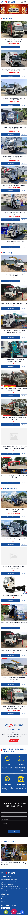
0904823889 (12, 881)
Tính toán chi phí (10, 47)
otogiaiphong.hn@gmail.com (10, 879)
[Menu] (25, 2)
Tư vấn (23, 47)
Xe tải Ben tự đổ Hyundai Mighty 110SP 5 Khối (14, 622)
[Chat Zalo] (6, 912)
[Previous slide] (2, 9)
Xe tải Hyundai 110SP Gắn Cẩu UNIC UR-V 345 (14, 303)
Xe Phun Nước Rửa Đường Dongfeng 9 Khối (14, 539)
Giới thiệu (3, 896)
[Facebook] (2, 908)
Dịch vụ (3, 899)
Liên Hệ (3, 901)
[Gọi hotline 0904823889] (14, 911)
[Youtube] (8, 908)
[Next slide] (26, 9)
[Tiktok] (5, 908)
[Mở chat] (22, 912)
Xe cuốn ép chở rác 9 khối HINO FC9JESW (14, 595)
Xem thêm (14, 740)
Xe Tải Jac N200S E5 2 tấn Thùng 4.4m (14, 185)
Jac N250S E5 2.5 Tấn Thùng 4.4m (14, 241)
